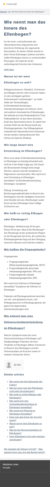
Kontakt (6, 468)
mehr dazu (9, 69)
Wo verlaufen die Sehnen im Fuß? (20, 449)
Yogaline (11, 4)
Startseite (3, 12)
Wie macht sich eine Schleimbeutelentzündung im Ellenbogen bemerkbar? (23, 404)
